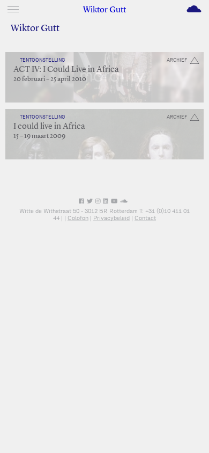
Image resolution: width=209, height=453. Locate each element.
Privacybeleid (111, 218)
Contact (145, 218)
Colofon (78, 218)
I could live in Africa (49, 126)
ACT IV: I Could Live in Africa (66, 69)
